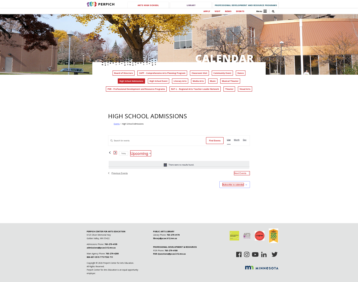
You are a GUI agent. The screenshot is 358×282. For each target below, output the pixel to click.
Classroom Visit (199, 73)
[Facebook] (239, 253)
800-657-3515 (93, 257)
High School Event (158, 81)
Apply (206, 11)
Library (191, 5)
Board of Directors (123, 73)
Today (123, 153)
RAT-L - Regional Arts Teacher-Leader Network (195, 89)
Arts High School (148, 5)
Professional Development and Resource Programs (246, 5)
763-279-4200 (112, 253)
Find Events (215, 140)
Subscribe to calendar (233, 184)
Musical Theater (230, 81)
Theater (229, 89)
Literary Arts (180, 81)
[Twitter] (275, 253)
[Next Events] (115, 152)
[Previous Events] (109, 152)
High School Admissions (131, 81)
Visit (217, 11)
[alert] (179, 165)
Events (240, 11)
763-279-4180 (171, 250)
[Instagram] (246, 253)
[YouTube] (255, 253)
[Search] (272, 11)
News (228, 11)
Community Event (222, 73)
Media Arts (198, 81)
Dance (240, 73)
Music (213, 81)
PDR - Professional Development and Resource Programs (136, 89)
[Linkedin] (264, 253)
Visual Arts (245, 89)
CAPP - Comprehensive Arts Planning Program (162, 73)
